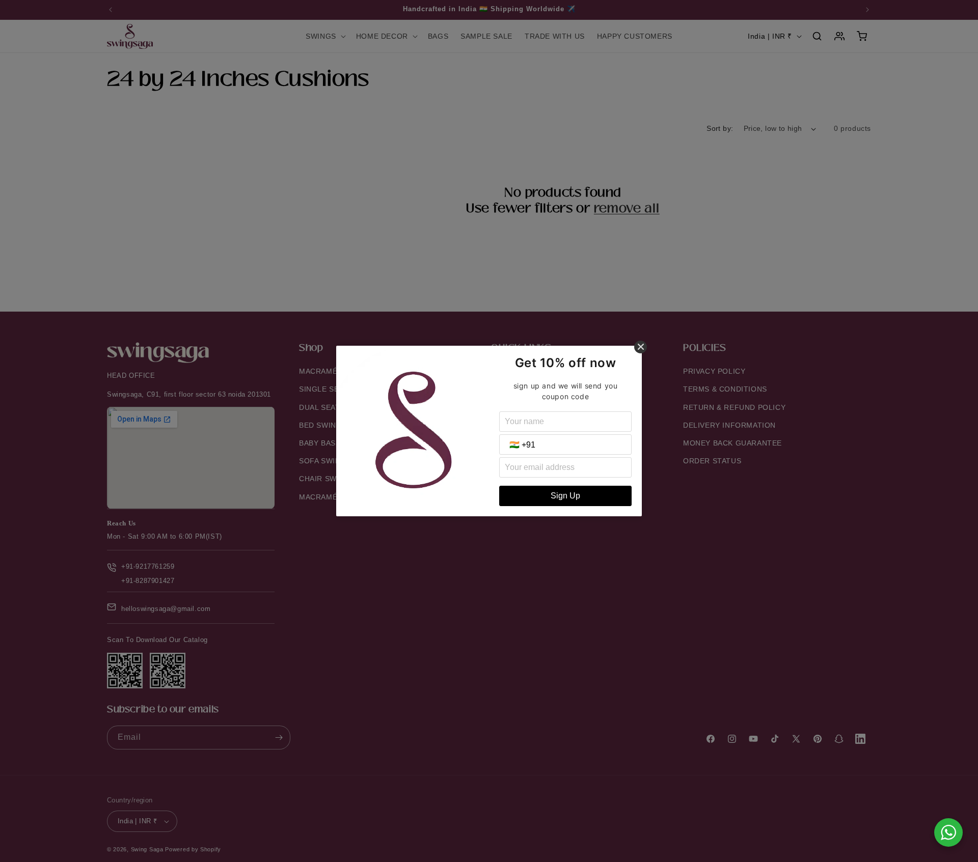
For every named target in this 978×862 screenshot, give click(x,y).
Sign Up (565, 495)
